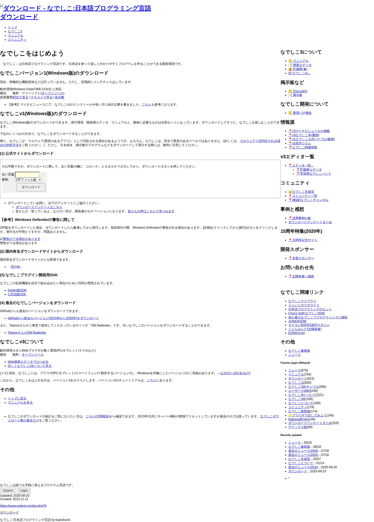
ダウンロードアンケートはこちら (39, 207)
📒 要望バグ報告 (300, 113)
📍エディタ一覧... (300, 165)
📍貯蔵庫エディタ (309, 169)
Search (8, 490)
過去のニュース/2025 (303, 455)
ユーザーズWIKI (299, 390)
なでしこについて (300, 403)
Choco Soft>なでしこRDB (306, 313)
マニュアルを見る (20, 402)
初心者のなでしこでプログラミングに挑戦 (318, 317)
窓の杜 (15, 266)
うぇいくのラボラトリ (303, 305)
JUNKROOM (297, 321)
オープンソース (52, 93)
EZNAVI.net (296, 333)
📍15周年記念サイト (303, 240)
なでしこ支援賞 (299, 459)
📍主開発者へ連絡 (301, 276)
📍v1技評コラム (299, 143)
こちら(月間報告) (97, 416)
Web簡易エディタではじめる (28, 361)
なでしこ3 (15, 31)
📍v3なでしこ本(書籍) (303, 135)
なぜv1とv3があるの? (235, 373)
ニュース (294, 354)
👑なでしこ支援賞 (301, 191)
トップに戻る (17, 398)
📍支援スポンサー (301, 258)
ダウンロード (19, 16)
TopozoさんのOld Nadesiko (27, 332)
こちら (146, 104)
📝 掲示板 (295, 95)
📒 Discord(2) (297, 91)
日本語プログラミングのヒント (310, 309)
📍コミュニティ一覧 (302, 196)
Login (24, 490)
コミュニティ (17, 39)
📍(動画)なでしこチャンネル (308, 200)
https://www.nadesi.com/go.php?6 (23, 505)
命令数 (59, 97)
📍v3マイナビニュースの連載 (309, 131)
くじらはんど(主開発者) (304, 329)
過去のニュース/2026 (303, 450)
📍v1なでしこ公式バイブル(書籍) (311, 139)
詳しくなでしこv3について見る (30, 366)
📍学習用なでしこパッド (313, 173)
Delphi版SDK (17, 290)
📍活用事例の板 (299, 218)
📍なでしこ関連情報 (302, 147)
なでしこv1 (296, 382)
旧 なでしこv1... (299, 73)
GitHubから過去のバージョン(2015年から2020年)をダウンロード (53, 318)
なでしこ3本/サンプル (303, 386)
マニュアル (15, 35)
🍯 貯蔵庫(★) (297, 69)
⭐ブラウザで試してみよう (307, 415)
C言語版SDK (17, 294)
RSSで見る (20, 97)
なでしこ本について (302, 395)
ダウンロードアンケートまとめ (310, 222)
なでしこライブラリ (302, 301)
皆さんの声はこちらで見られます (151, 211)
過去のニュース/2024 (303, 467)
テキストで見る (42, 97)
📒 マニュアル (298, 61)
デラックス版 (297, 427)
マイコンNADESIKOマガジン (309, 325)
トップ (12, 27)
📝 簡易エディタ (300, 65)
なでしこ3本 (297, 399)
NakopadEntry (298, 419)
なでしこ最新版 (299, 350)
